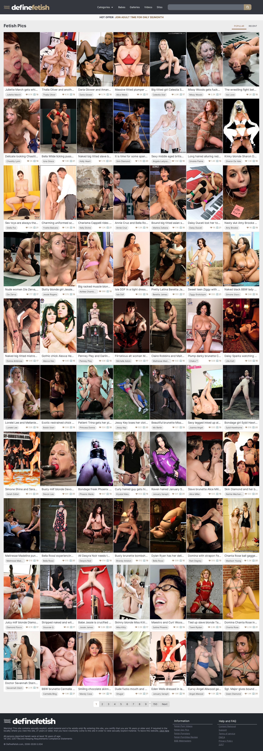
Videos (148, 7)
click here (164, 730)
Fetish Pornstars (182, 733)
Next (164, 704)
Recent (253, 26)
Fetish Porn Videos (183, 726)
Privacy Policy (226, 741)
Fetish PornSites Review (186, 737)
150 (155, 704)
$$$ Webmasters (182, 740)
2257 (221, 744)
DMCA (222, 737)
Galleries (135, 7)
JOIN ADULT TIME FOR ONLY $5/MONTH (139, 17)
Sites (159, 7)
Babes (121, 7)
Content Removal (227, 726)
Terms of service (227, 733)
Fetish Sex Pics (181, 729)
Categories (103, 7)
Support (223, 730)
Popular (239, 26)
